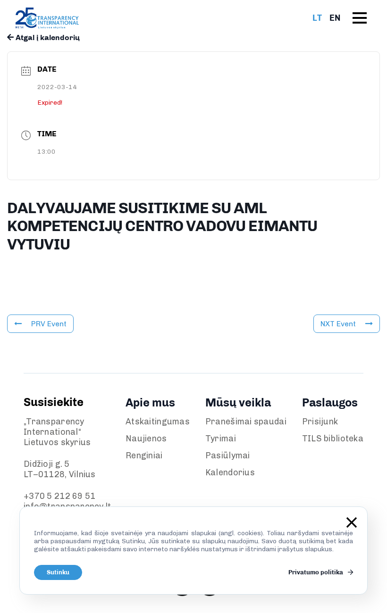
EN (334, 18)
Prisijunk (320, 421)
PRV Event (49, 323)
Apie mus (150, 402)
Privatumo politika (316, 572)
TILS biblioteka (332, 438)
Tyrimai (220, 438)
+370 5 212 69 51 (59, 496)
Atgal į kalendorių (47, 37)
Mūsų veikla (238, 402)
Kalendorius (230, 472)
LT (317, 18)
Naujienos (146, 438)
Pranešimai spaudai (245, 421)
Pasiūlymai (227, 455)
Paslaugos (330, 402)
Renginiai (144, 455)
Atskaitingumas (158, 421)
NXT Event (338, 323)
